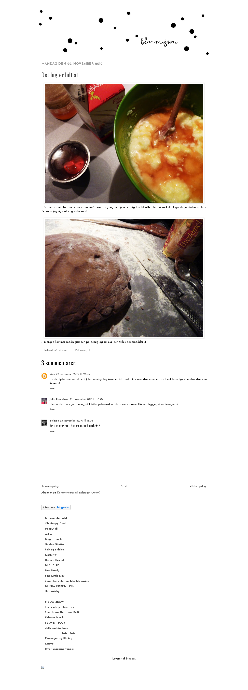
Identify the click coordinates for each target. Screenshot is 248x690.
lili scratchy (52, 591)
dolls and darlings (56, 628)
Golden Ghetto (54, 544)
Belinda (54, 420)
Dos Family (52, 570)
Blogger (130, 658)
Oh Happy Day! (55, 523)
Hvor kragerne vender (59, 649)
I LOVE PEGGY (55, 623)
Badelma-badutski (56, 518)
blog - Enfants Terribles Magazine (67, 581)
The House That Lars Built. (62, 612)
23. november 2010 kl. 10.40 (86, 399)
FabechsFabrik (54, 617)
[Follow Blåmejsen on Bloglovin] (56, 509)
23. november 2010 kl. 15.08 (76, 420)
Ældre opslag (198, 486)
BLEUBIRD (52, 565)
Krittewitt (51, 555)
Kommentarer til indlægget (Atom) (78, 492)
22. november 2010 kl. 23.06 (73, 374)
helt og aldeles (54, 549)
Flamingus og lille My (58, 638)
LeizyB (49, 643)
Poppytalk (51, 529)
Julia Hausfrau (58, 399)
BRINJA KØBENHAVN (60, 586)
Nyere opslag (50, 486)
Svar (52, 388)
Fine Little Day (54, 576)
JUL (89, 350)
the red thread (54, 560)
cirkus (48, 534)
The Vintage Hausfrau (59, 607)
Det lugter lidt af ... (62, 74)
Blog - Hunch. (53, 539)
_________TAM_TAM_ (61, 633)
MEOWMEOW (54, 602)
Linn (52, 374)
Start (124, 486)
